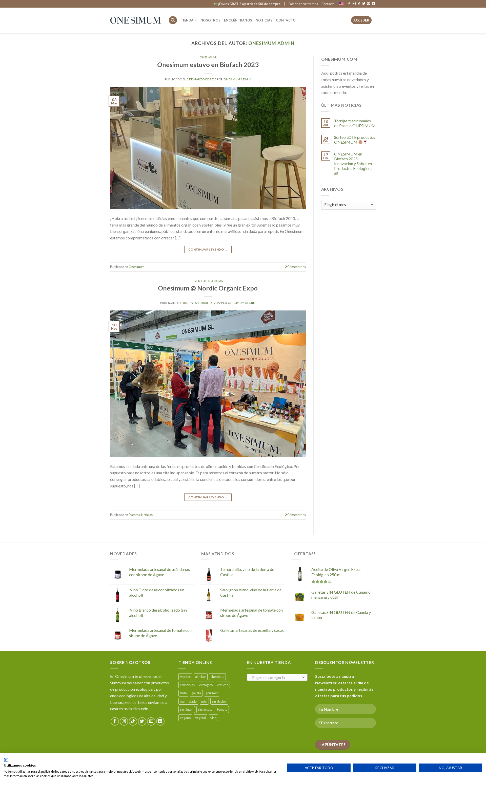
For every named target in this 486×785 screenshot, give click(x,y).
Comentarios (295, 267)
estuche (222, 685)
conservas (187, 685)
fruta (183, 693)
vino (213, 718)
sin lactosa (205, 709)
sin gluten (186, 709)
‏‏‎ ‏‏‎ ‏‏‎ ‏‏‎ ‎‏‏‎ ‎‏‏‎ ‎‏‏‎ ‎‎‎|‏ (251, 4)
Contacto (327, 4)
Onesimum (208, 57)
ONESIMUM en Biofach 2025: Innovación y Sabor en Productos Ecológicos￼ (353, 163)
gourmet (212, 693)
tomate (222, 709)
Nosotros (210, 20)
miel (204, 701)
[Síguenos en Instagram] (354, 4)
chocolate (217, 677)
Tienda (187, 20)
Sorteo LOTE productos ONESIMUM (354, 139)
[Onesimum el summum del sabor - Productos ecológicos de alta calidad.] (135, 20)
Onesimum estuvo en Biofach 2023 (208, 64)
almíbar (200, 677)
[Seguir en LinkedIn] (373, 4)
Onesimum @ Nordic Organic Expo (208, 288)
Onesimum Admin (271, 43)
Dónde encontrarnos (303, 4)
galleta (196, 693)
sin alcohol (219, 701)
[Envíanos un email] (368, 4)
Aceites (185, 677)
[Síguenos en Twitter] (363, 4)
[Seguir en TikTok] (358, 4)
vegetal (200, 718)
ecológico (206, 685)
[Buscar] (173, 20)
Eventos (200, 280)
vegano (185, 718)
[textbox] (276, 677)
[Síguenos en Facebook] (349, 4)
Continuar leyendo (208, 249)
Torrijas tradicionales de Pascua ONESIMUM (355, 123)
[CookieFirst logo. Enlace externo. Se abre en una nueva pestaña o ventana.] (6, 760)
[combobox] (277, 677)
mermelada (188, 701)
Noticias (264, 20)
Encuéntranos (238, 20)
